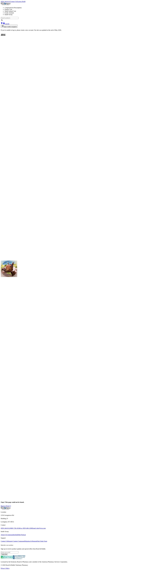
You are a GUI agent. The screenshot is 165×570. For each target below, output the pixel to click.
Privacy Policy (5, 568)
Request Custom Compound (16, 541)
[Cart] (2, 24)
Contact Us (13, 1)
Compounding (11, 535)
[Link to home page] (82, 3)
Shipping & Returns (31, 541)
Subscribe (4, 554)
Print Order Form (42, 541)
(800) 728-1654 (15, 528)
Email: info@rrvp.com (39, 528)
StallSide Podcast (20, 535)
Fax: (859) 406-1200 (26, 528)
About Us (4, 535)
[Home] (6, 509)
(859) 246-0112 (5, 1)
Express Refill (21, 1)
